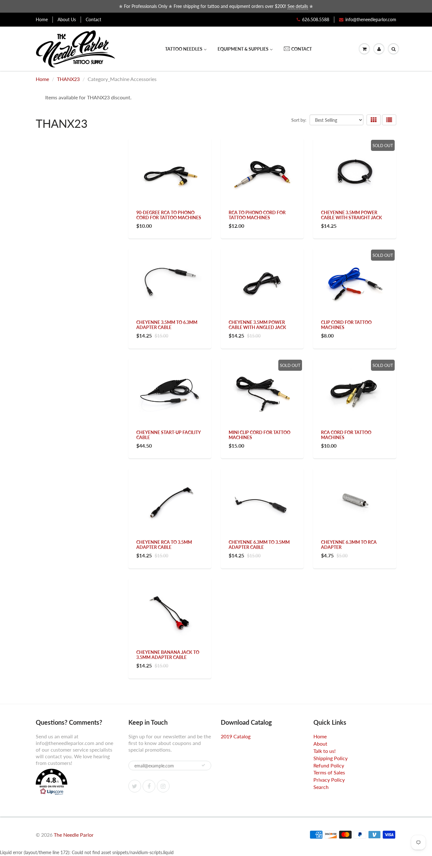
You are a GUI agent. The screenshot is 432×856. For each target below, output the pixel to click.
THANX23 (68, 79)
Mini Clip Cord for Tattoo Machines (259, 435)
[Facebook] (149, 786)
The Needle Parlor (74, 835)
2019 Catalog (235, 736)
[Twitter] (134, 786)
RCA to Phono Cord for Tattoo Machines (257, 215)
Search (321, 787)
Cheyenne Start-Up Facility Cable (168, 435)
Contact (93, 19)
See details (297, 6)
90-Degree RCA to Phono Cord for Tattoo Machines (168, 215)
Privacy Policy (329, 780)
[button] (77, 782)
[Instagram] (163, 786)
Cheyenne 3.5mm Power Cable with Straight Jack (351, 215)
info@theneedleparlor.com (370, 19)
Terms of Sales (329, 772)
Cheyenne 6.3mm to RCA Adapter (349, 544)
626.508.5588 (315, 19)
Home (42, 19)
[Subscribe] (203, 765)
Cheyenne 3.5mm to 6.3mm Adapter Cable (166, 324)
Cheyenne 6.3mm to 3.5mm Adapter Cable (259, 544)
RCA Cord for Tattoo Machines (346, 435)
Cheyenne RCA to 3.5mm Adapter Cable (164, 544)
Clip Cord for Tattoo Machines (346, 324)
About (320, 744)
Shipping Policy (330, 758)
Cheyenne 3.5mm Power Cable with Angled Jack (257, 324)
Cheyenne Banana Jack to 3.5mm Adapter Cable (167, 654)
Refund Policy (328, 765)
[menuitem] (186, 49)
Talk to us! (324, 751)
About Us (67, 19)
